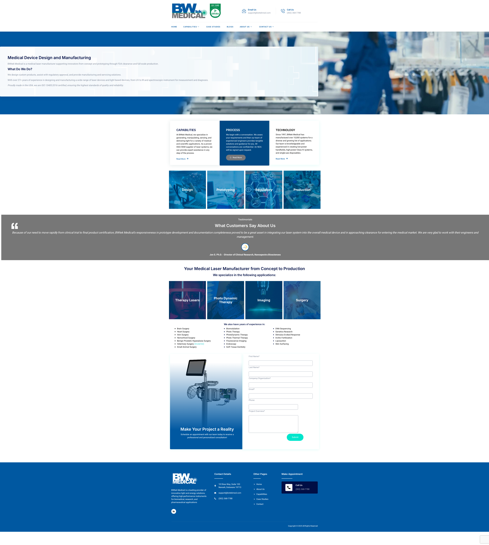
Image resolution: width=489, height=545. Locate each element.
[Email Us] (244, 11)
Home (174, 26)
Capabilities (190, 26)
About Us (245, 26)
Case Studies (213, 26)
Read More (181, 159)
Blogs (230, 26)
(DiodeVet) (199, 343)
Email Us (252, 9)
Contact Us (265, 26)
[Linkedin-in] (173, 511)
